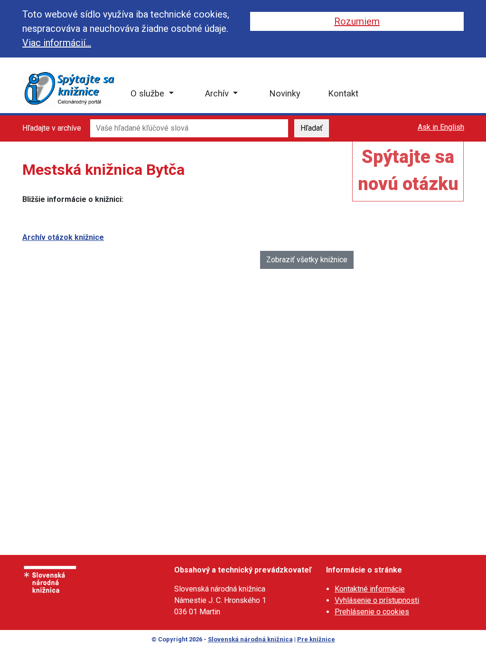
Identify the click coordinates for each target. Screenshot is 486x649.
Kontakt (343, 93)
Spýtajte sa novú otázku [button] (408, 170)
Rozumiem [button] (357, 21)
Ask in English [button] (441, 127)
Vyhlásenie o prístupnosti (377, 600)
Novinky (284, 93)
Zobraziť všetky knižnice (306, 259)
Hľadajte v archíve (51, 128)
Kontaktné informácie (370, 588)
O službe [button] (149, 93)
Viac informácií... (56, 42)
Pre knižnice (316, 639)
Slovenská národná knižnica (250, 639)
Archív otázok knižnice (63, 237)
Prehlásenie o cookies (372, 611)
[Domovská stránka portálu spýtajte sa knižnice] (69, 88)
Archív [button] (218, 93)
